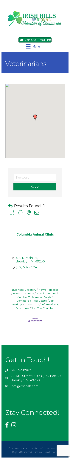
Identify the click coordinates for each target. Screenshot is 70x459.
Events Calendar (23, 293)
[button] (35, 117)
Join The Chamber (43, 308)
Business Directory (24, 289)
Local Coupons (46, 293)
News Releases (48, 289)
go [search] (37, 186)
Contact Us (32, 304)
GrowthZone (50, 451)
